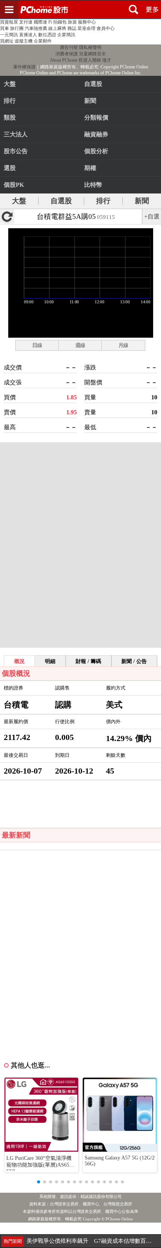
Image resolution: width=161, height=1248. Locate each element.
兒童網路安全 (92, 53)
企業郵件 (43, 41)
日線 (37, 345)
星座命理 (86, 28)
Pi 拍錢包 (57, 22)
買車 (4, 28)
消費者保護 (66, 53)
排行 (10, 100)
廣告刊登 (69, 47)
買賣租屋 (9, 22)
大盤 (10, 84)
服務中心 (87, 22)
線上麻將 (57, 28)
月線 (123, 345)
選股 (10, 168)
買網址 (6, 41)
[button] (38, 1181)
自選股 (61, 201)
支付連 (26, 22)
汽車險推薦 (36, 28)
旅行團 (17, 28)
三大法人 (16, 134)
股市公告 (16, 151)
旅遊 (72, 22)
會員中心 (106, 28)
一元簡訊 (9, 34)
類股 (10, 117)
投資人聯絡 (90, 60)
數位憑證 (47, 34)
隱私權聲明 (90, 47)
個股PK (14, 185)
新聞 (142, 201)
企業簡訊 (66, 34)
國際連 (40, 22)
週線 (80, 345)
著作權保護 (24, 66)
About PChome (64, 60)
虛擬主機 (24, 41)
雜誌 (71, 28)
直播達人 (28, 34)
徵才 (106, 60)
